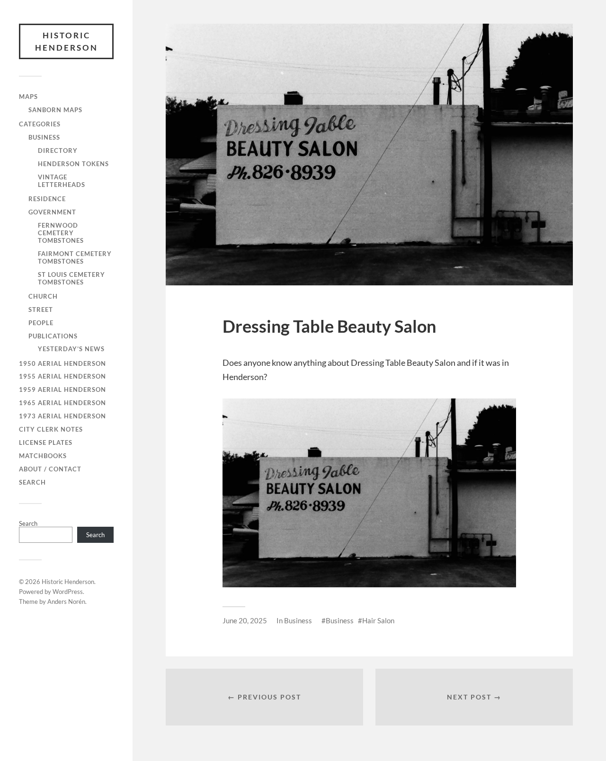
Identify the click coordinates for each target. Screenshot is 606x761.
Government (52, 212)
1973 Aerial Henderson (62, 416)
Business (44, 137)
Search (32, 482)
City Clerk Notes (51, 429)
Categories (40, 124)
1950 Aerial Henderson (62, 363)
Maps (28, 96)
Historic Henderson (66, 41)
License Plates (45, 442)
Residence (47, 199)
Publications (53, 336)
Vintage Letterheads (61, 180)
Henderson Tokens (73, 164)
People (40, 323)
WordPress (68, 591)
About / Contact (50, 469)
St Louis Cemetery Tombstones (71, 278)
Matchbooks (43, 456)
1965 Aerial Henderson (62, 403)
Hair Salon (378, 620)
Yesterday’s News (71, 349)
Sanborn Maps (55, 110)
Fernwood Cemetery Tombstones (61, 232)
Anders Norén (66, 601)
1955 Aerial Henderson (62, 376)
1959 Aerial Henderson (62, 389)
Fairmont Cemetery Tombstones (75, 257)
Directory (58, 150)
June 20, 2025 (245, 620)
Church (43, 296)
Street (40, 309)
